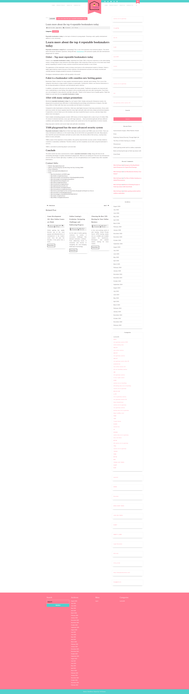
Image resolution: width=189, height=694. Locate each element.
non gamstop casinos (119, 355)
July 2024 (116, 291)
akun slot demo (117, 437)
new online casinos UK (119, 366)
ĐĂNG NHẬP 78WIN (118, 505)
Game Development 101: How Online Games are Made (55, 219)
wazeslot (115, 477)
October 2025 (117, 240)
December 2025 (117, 233)
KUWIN (115, 424)
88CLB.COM (116, 391)
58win (115, 339)
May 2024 (116, 298)
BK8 (114, 459)
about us (69, 5)
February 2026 (117, 226)
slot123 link (116, 426)
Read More (51, 246)
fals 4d (115, 37)
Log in (96, 601)
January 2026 (117, 230)
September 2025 (117, 243)
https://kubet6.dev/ (118, 402)
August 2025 (116, 247)
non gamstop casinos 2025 (120, 342)
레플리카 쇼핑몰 (117, 534)
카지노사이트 (116, 563)
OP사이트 (115, 553)
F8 (114, 429)
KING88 (115, 432)
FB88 (114, 415)
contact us (77, 5)
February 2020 (117, 325)
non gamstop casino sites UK (121, 361)
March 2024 (116, 304)
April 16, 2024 (51, 27)
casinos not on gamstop (119, 18)
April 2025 (116, 260)
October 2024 (117, 281)
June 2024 (116, 294)
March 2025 (116, 264)
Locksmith (52, 18)
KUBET (115, 524)
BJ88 (114, 467)
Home (53, 5)
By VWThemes (102, 691)
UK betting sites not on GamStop (122, 385)
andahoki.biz (116, 364)
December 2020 (117, 321)
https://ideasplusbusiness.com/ (121, 572)
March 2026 (116, 223)
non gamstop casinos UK (120, 399)
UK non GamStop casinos (120, 369)
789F (114, 418)
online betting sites (118, 344)
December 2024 (117, 274)
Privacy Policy (61, 5)
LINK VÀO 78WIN (118, 515)
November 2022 (117, 315)
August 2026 (116, 206)
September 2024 (117, 284)
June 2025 (116, 254)
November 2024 (117, 277)
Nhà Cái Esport (117, 165)
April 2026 (116, 220)
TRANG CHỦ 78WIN (118, 462)
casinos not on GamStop (120, 383)
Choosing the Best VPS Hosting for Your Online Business (100, 219)
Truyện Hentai (117, 421)
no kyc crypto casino (118, 377)
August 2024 (116, 287)
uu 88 (115, 394)
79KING (115, 451)
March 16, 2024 (75, 228)
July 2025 (116, 250)
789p (114, 445)
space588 (116, 56)
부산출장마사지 (117, 582)
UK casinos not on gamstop (120, 443)
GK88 (114, 380)
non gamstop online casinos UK (121, 102)
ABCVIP (115, 347)
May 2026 (116, 216)
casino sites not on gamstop (121, 435)
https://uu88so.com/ (118, 413)
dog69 (115, 465)
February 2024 (117, 308)
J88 (114, 372)
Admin (59, 27)
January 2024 (117, 311)
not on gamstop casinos (119, 396)
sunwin (115, 66)
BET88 (115, 440)
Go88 (114, 47)
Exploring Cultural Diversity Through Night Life (126, 137)
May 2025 (116, 257)
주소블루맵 (116, 28)
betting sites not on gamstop (121, 410)
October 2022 (117, 318)
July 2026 (116, 209)
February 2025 (117, 267)
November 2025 (117, 237)
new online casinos (118, 350)
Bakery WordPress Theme (90, 691)
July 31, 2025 (52, 225)
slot (114, 93)
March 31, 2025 (97, 225)
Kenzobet (115, 496)
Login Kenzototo (117, 544)
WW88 (115, 486)
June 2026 (116, 213)
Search (127, 110)
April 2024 (116, 301)
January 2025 (117, 271)
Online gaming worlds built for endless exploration (127, 147)
